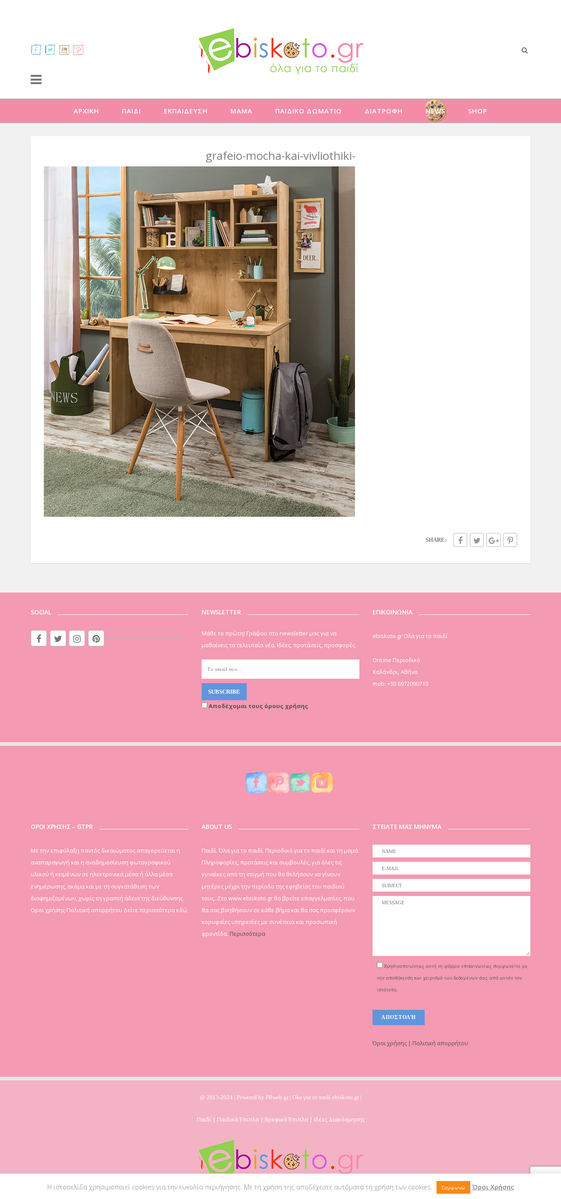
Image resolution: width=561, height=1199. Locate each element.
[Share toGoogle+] (493, 540)
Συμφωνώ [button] (453, 1187)
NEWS (435, 110)
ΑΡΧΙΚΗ (86, 110)
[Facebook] (36, 49)
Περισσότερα (247, 934)
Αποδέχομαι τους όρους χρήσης (257, 706)
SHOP (477, 110)
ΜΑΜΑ (241, 110)
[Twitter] (50, 49)
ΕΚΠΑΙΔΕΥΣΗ (186, 110)
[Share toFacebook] (460, 540)
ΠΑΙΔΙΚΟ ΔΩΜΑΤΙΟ (308, 110)
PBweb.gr (278, 1097)
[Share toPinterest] (510, 540)
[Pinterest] (78, 49)
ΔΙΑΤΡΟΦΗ (384, 110)
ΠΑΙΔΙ (131, 110)
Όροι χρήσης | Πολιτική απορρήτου (420, 1043)
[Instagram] (64, 49)
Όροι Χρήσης (493, 1186)
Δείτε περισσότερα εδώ (156, 910)
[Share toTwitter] (477, 540)
